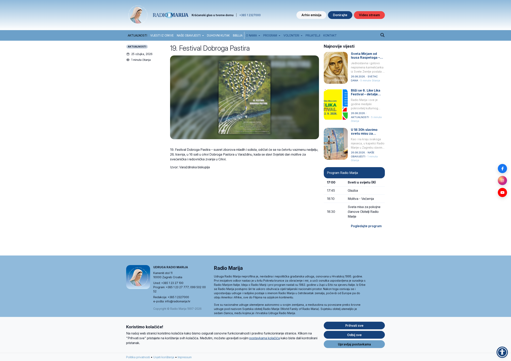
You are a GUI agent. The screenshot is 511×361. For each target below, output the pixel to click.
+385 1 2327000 (250, 15)
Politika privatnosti (138, 357)
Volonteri (291, 35)
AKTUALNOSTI (137, 35)
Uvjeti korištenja (163, 357)
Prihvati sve (354, 325)
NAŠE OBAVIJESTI (189, 35)
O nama (251, 35)
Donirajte (340, 15)
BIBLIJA (238, 35)
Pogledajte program (366, 226)
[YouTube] (502, 192)
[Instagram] (502, 180)
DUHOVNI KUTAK (218, 35)
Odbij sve (354, 335)
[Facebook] (502, 168)
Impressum (185, 357)
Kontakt (330, 35)
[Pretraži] (382, 35)
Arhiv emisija (311, 15)
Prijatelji (313, 35)
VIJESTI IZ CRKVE (162, 35)
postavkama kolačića (264, 338)
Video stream (369, 15)
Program (270, 35)
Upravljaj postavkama (354, 344)
